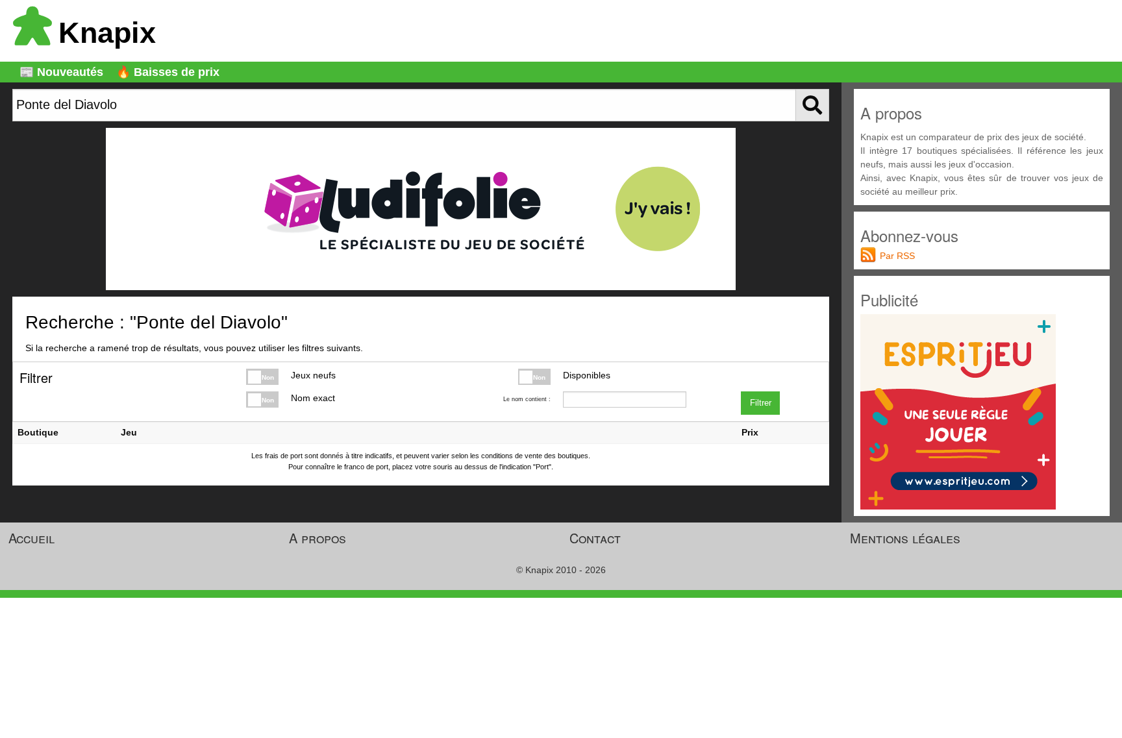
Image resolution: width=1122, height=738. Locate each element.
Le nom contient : (526, 399)
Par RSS (897, 256)
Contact (595, 537)
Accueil (31, 537)
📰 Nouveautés (61, 72)
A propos (317, 537)
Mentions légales (905, 537)
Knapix (107, 32)
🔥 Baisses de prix (167, 72)
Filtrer (760, 403)
